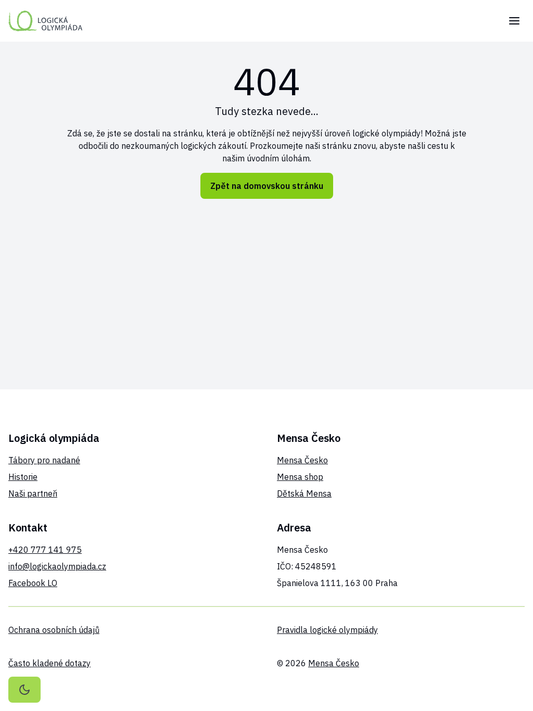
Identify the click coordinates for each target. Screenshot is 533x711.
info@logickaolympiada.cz (57, 566)
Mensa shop (300, 477)
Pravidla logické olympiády (327, 630)
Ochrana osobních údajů (53, 630)
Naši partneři (32, 493)
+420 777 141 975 (45, 549)
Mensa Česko (302, 460)
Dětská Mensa (304, 493)
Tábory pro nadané (44, 460)
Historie (22, 477)
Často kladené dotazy (49, 663)
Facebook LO (32, 583)
